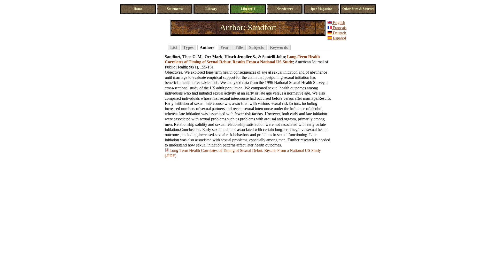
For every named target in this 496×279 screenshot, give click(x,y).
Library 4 (248, 9)
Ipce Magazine (321, 9)
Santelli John (273, 57)
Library (211, 9)
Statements (175, 9)
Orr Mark (213, 57)
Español (339, 38)
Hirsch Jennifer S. (240, 57)
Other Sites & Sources (358, 9)
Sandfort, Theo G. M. (184, 57)
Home (138, 9)
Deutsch (339, 33)
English (338, 22)
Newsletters (284, 9)
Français (339, 28)
